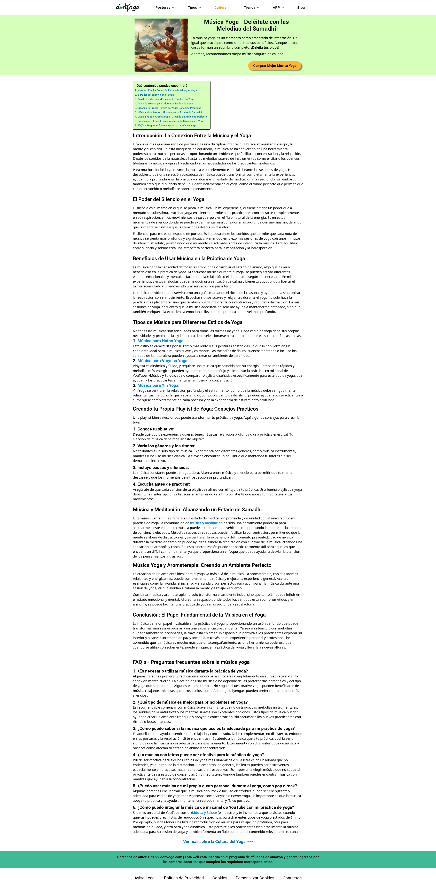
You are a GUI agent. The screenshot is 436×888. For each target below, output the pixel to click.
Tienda (249, 7)
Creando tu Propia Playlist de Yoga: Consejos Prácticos (169, 108)
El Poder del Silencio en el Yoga (155, 94)
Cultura (220, 7)
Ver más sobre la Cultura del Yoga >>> (218, 841)
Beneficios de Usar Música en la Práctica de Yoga (165, 99)
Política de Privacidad (184, 878)
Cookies (219, 878)
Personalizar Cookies (255, 878)
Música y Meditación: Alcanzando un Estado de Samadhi (169, 112)
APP (276, 7)
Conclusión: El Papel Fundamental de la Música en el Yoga (170, 121)
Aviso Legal (145, 878)
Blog (301, 7)
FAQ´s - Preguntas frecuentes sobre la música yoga (166, 125)
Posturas (162, 7)
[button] (172, 7)
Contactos (292, 878)
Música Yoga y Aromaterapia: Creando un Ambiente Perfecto (172, 116)
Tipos (192, 7)
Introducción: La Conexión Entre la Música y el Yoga (167, 90)
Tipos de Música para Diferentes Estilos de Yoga (165, 103)
